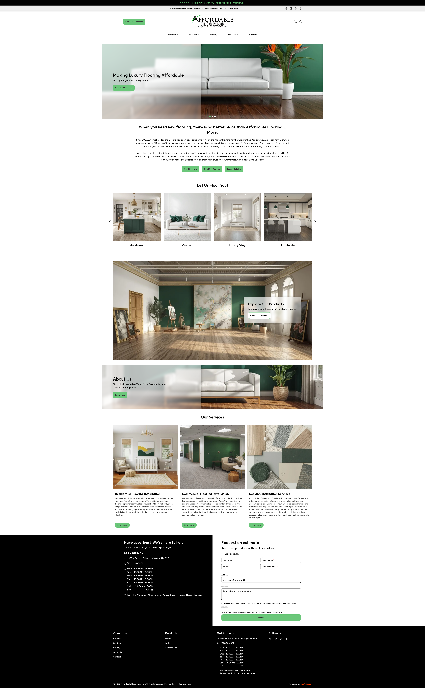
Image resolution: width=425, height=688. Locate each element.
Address (224, 575)
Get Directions (190, 169)
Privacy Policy (261, 612)
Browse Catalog (234, 169)
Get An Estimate (122, 88)
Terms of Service (275, 612)
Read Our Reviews (212, 169)
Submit (261, 617)
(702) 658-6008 (232, 8)
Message (224, 586)
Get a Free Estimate (134, 22)
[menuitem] (173, 34)
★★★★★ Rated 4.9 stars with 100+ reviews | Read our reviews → (212, 2)
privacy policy (282, 603)
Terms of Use (185, 684)
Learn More (120, 395)
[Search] (300, 21)
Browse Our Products (259, 315)
